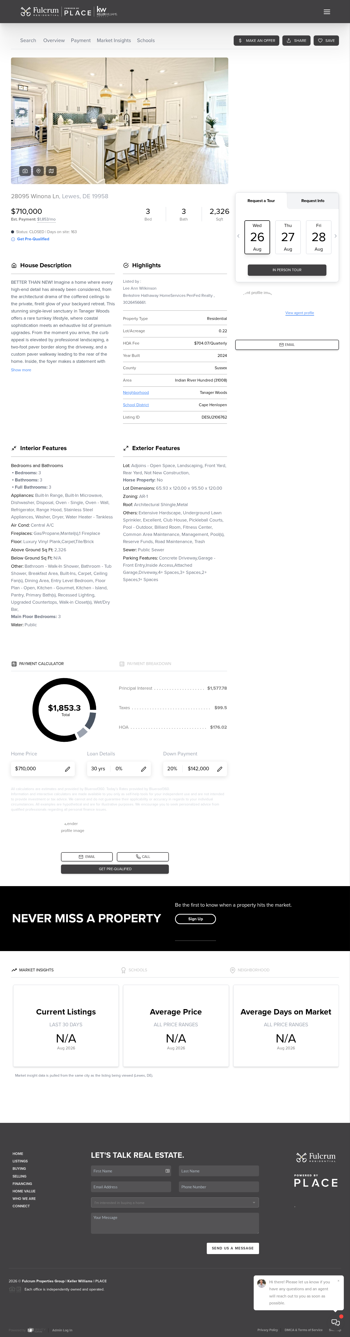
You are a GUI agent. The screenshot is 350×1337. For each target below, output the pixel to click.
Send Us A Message (233, 1248)
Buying (19, 1169)
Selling (19, 1176)
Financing (22, 1184)
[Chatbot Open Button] (335, 1322)
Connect (21, 1206)
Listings (20, 1161)
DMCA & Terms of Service (304, 1330)
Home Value (24, 1191)
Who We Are (24, 1199)
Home (18, 1154)
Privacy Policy (268, 1330)
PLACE (101, 1281)
